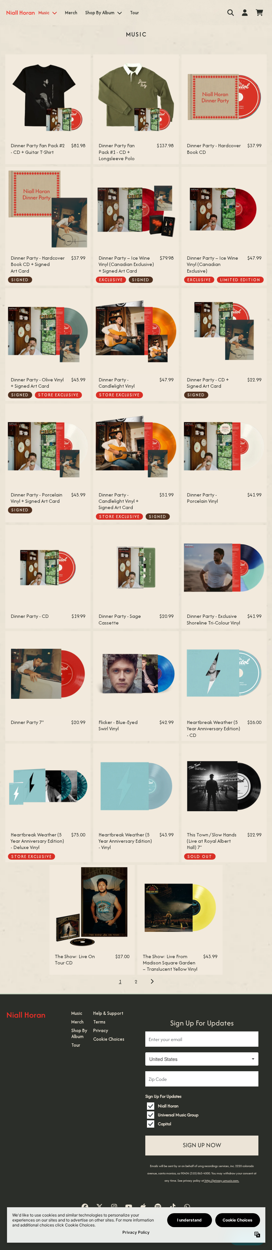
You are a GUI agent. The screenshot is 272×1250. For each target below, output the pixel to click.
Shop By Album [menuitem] (99, 12)
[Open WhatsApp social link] (187, 1207)
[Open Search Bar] (230, 12)
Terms (99, 1022)
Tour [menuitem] (134, 12)
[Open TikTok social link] (172, 1207)
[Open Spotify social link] (158, 1207)
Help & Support (108, 1013)
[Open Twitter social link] (99, 1207)
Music (76, 1013)
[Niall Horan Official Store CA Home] (20, 12)
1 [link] (120, 981)
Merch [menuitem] (71, 12)
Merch (77, 1022)
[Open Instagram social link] (114, 1207)
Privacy (100, 1030)
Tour (75, 1045)
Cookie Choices (108, 1039)
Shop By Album (79, 1033)
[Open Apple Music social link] (143, 1207)
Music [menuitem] (43, 12)
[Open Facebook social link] (85, 1207)
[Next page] (152, 981)
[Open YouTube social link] (128, 1207)
